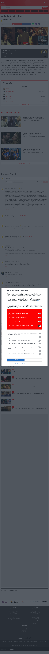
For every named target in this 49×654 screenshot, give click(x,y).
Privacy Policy (31, 363)
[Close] (45, 290)
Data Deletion (17, 363)
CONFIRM (16, 359)
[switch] (39, 313)
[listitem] (24, 310)
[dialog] (24, 327)
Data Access (24, 363)
